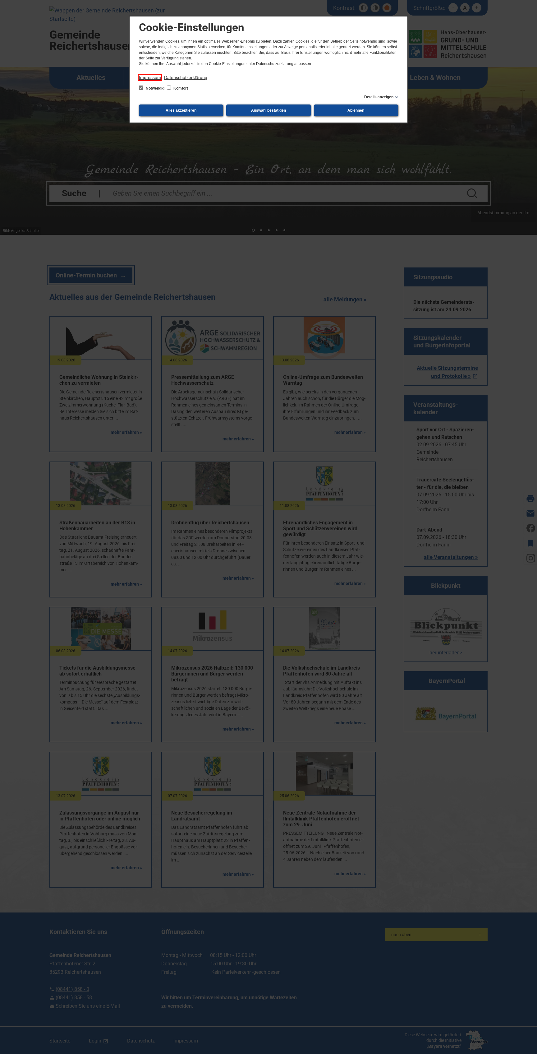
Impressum (150, 77)
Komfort (180, 88)
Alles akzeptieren (181, 110)
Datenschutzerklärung (185, 77)
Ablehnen (355, 110)
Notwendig (155, 88)
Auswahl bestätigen (268, 110)
